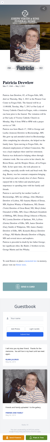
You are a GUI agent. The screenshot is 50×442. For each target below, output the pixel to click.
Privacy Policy (18, 432)
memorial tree (31, 260)
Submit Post (25, 334)
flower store (21, 264)
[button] (25, 386)
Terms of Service (31, 432)
